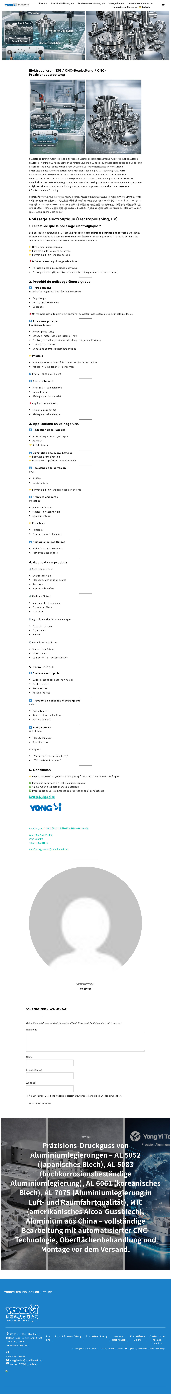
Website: (31, 1082)
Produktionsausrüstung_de (91, 3)
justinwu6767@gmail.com (22, 1364)
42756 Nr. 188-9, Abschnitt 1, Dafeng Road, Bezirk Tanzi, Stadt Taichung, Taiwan (24, 1337)
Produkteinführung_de (62, 3)
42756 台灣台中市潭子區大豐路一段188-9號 (59, 828)
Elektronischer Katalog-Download (157, 1340)
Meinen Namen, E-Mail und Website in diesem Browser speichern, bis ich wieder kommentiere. (75, 1095)
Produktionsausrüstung (68, 1336)
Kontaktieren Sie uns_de (125, 7)
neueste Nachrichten (119, 1338)
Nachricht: (31, 1029)
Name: (29, 1056)
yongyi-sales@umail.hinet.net (49, 849)
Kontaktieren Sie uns (137, 1338)
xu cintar (85, 988)
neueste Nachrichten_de (140, 3)
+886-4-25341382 (41, 834)
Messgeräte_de (116, 3)
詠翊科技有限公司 (42, 797)
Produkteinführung (97, 1336)
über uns (43, 3)
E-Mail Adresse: (34, 1069)
